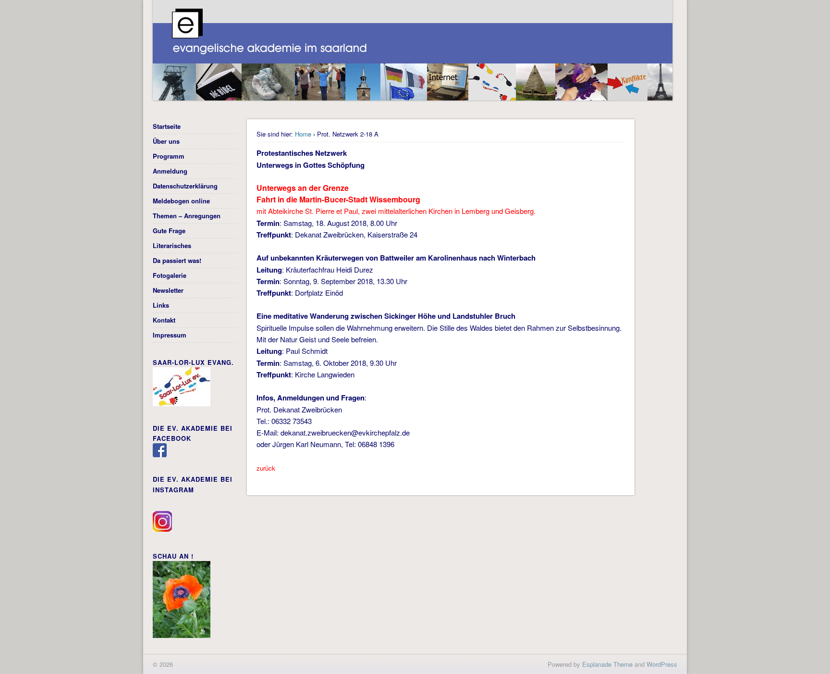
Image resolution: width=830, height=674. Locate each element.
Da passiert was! (177, 260)
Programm (168, 156)
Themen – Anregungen (186, 215)
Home (303, 133)
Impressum (169, 334)
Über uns (166, 141)
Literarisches (172, 245)
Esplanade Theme (607, 664)
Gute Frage (169, 230)
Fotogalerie (169, 275)
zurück (265, 468)
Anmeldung (170, 170)
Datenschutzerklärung (185, 185)
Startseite (167, 126)
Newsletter (168, 290)
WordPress (662, 664)
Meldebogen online (181, 200)
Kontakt (164, 320)
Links (161, 305)
